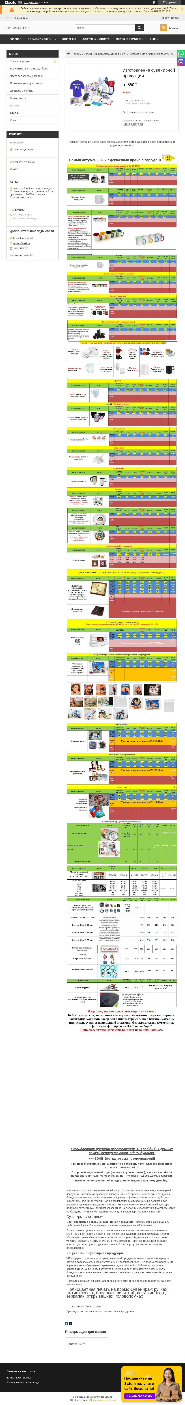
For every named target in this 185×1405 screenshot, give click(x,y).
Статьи (14, 113)
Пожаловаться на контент (103, 1400)
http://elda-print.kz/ (23, 238)
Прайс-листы (18, 98)
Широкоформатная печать (110, 54)
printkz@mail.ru (21, 243)
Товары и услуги (39, 39)
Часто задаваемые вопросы (27, 76)
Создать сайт (31, 2)
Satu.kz (108, 1397)
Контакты (69, 39)
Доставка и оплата (95, 39)
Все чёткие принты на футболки (29, 68)
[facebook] (66, 1324)
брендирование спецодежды (23, 1382)
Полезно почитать (129, 39)
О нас (13, 120)
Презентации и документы (26, 83)
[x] (70, 1324)
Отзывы (15, 105)
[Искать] (139, 27)
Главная (15, 39)
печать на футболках (19, 1377)
